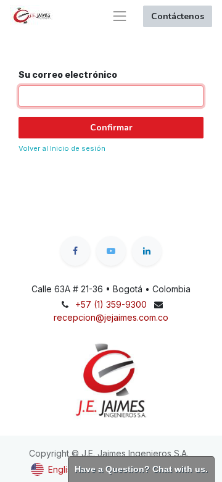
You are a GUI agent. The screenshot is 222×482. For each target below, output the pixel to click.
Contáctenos (177, 16)
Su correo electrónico (67, 74)
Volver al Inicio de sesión (61, 148)
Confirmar (111, 127)
